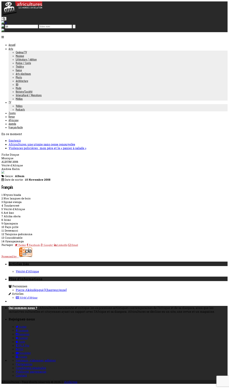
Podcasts (20, 109)
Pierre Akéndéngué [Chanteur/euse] (41, 290)
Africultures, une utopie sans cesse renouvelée (42, 144)
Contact (21, 375)
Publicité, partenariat (31, 371)
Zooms (12, 113)
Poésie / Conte (23, 63)
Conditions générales (31, 368)
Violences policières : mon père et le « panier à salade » (47, 148)
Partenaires (24, 364)
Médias (19, 99)
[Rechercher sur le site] (3, 19)
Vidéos (19, 106)
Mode (18, 88)
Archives (70, 382)
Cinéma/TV (21, 52)
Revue (12, 116)
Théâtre (20, 66)
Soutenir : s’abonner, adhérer (36, 360)
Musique (20, 56)
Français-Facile (16, 127)
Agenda (12, 124)
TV (10, 102)
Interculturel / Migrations (29, 95)
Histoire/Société (24, 91)
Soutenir (15, 140)
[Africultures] (21, 14)
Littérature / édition (26, 59)
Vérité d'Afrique (27, 271)
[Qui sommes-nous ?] (2, 30)
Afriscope (13, 120)
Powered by (10, 256)
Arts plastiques (23, 74)
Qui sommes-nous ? (23, 308)
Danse (19, 70)
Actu (11, 49)
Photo (19, 77)
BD (17, 84)
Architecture (22, 81)
